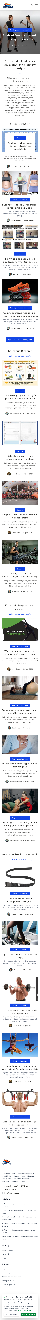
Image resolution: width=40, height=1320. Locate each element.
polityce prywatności (24, 1310)
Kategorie (6, 1264)
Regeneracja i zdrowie (20, 646)
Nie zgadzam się (11, 1314)
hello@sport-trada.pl (12, 1193)
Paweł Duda (6, 1258)
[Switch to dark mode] (32, 5)
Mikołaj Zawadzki (8, 1250)
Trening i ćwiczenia (20, 200)
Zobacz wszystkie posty (20, 356)
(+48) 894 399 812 (11, 1189)
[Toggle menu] (36, 5)
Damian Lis (5, 1254)
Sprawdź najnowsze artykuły (20, 339)
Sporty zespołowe (8, 1285)
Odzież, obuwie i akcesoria (20, 30)
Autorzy (5, 1245)
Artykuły (6, 1199)
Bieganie (20, 138)
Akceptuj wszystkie (28, 1314)
